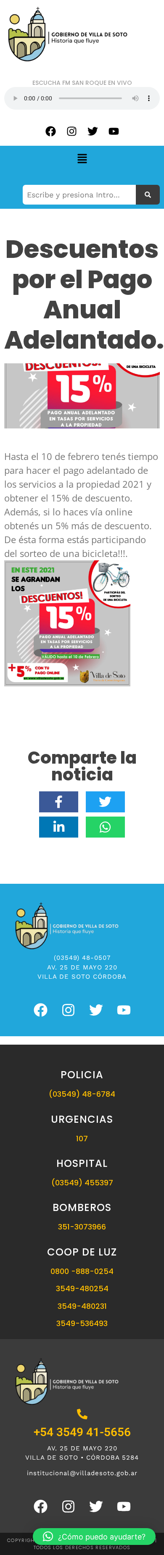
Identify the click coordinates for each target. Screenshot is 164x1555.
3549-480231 (82, 1306)
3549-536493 (82, 1323)
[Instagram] (71, 131)
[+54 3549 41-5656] (82, 1415)
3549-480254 (82, 1288)
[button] (82, 159)
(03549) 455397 (82, 1182)
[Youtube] (113, 131)
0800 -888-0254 (82, 1271)
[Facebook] (50, 131)
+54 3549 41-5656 (82, 1432)
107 (82, 1138)
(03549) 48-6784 (82, 1094)
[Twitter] (92, 131)
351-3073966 (82, 1226)
